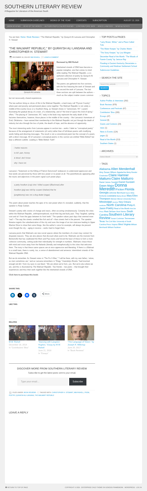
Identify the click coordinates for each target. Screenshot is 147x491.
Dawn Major (106, 185)
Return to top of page (17, 487)
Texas (102, 221)
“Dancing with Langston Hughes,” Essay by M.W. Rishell (49, 345)
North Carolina (116, 205)
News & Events (123, 26)
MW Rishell (35, 57)
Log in (139, 487)
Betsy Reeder (132, 172)
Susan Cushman (117, 218)
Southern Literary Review (43, 6)
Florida (129, 189)
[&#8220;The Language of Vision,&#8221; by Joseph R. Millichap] (81, 332)
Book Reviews (14, 26)
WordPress (130, 487)
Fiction (120, 189)
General (103, 120)
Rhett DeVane (110, 211)
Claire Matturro (122, 178)
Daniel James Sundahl (108, 182)
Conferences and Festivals (111, 108)
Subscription (100, 20)
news (102, 128)
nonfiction (102, 205)
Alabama (104, 168)
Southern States (107, 143)
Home (11, 20)
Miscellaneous (105, 26)
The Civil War (111, 221)
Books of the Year (60, 20)
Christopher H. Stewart (62, 392)
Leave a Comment (51, 57)
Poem (87, 392)
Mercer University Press (126, 199)
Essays (103, 116)
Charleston (103, 176)
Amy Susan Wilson (107, 172)
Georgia (104, 192)
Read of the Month (33, 26)
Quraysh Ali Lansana (25, 395)
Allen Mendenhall (123, 169)
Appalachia (121, 172)
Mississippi (105, 201)
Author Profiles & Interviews (59, 26)
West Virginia (124, 224)
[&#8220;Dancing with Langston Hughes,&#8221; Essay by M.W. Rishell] (51, 332)
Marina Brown (121, 196)
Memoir (114, 199)
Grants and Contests (108, 124)
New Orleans (125, 202)
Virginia (115, 224)
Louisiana (111, 196)
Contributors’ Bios (85, 26)
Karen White (130, 193)
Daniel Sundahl (127, 182)
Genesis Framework (114, 487)
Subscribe (78, 381)
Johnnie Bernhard (117, 193)
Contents (81, 20)
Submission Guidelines (32, 20)
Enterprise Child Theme (91, 487)
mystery (115, 202)
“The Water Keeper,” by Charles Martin (116, 49)
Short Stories (121, 212)
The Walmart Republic (44, 395)
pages (102, 136)
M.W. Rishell (14, 342)
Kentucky (103, 196)
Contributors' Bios (107, 112)
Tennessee (130, 218)
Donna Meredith (113, 187)
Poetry (12, 395)
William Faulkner (114, 227)
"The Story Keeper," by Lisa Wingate (115, 53)
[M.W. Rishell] (22, 332)
